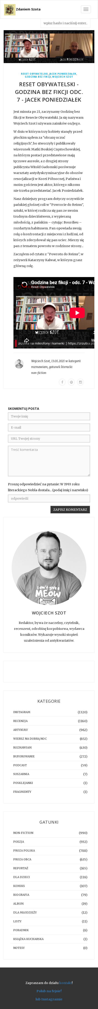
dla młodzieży (25, 912)
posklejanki (23, 783)
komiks (19, 886)
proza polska (24, 850)
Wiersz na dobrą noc (30, 738)
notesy (19, 948)
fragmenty (22, 791)
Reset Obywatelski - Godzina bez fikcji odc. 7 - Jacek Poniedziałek (49, 91)
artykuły (20, 730)
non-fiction (38, 373)
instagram (21, 712)
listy (17, 921)
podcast (20, 765)
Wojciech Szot (62, 77)
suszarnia (21, 774)
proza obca (22, 859)
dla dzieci (21, 877)
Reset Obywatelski (34, 74)
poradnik (21, 930)
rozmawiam (39, 367)
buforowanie (24, 756)
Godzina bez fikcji (38, 77)
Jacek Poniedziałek (62, 74)
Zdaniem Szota (28, 9)
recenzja (20, 721)
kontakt (65, 983)
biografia (21, 894)
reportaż (20, 868)
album (18, 903)
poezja (18, 841)
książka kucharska (28, 939)
